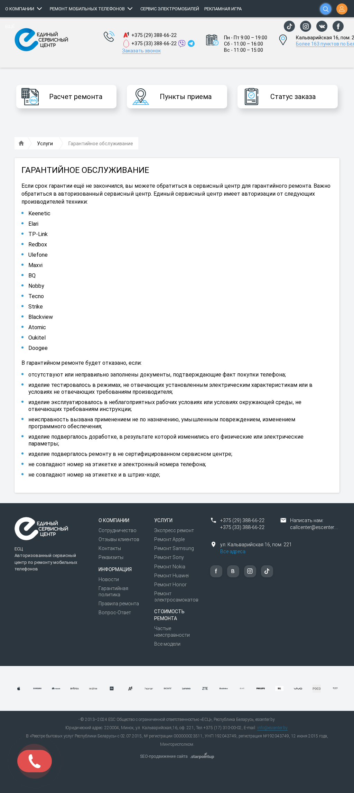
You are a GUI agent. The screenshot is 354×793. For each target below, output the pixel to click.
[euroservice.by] (21, 143)
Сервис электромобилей (169, 8)
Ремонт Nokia (169, 566)
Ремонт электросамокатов (176, 597)
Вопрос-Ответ (115, 612)
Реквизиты (111, 557)
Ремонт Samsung (174, 548)
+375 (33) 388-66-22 (154, 43)
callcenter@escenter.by (315, 527)
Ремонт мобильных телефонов (87, 8)
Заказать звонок (141, 50)
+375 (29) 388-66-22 (154, 35)
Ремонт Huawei (171, 575)
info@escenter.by (272, 727)
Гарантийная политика (113, 591)
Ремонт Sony (169, 557)
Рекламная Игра (223, 8)
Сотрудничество (118, 530)
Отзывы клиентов (119, 539)
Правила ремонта (119, 603)
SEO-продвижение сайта (164, 756)
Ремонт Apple (169, 539)
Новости (109, 579)
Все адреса (232, 551)
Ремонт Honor (170, 584)
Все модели (167, 644)
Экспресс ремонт (174, 530)
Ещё (10, 26)
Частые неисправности (172, 631)
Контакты (110, 548)
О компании (19, 8)
